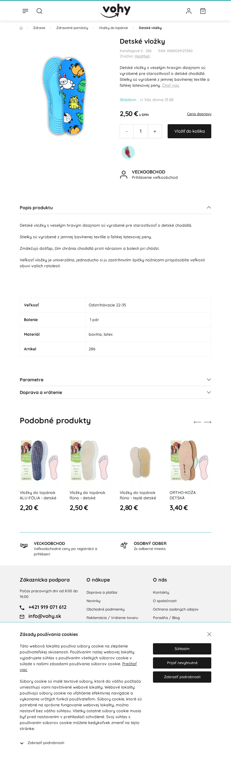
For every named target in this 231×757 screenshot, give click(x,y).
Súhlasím (182, 648)
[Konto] (188, 11)
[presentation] (197, 422)
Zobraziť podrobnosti (46, 742)
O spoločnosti (165, 600)
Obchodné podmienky (105, 609)
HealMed (142, 56)
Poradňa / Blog (166, 617)
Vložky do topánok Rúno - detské (87, 495)
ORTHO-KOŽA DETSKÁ (183, 495)
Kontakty (161, 592)
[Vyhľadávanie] (39, 11)
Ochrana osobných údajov (176, 609)
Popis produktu (36, 207)
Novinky (93, 600)
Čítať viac (170, 85)
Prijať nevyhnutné (182, 662)
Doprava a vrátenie (41, 392)
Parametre (31, 379)
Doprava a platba (101, 592)
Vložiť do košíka (189, 131)
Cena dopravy (199, 114)
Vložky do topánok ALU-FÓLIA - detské (38, 495)
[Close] (209, 634)
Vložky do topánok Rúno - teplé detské (138, 495)
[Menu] (25, 11)
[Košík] (202, 11)
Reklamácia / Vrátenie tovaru (112, 617)
